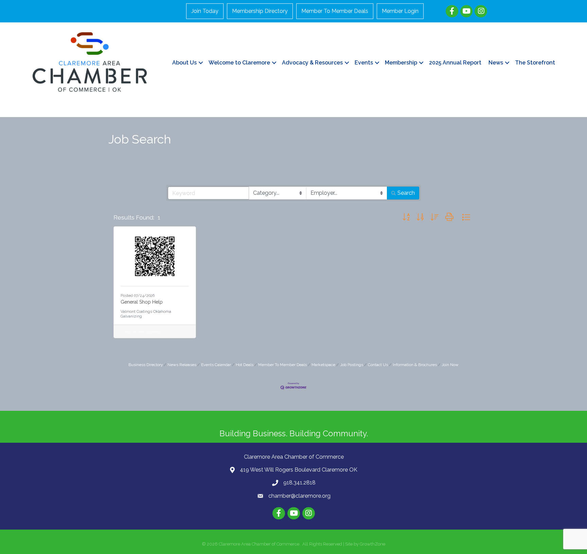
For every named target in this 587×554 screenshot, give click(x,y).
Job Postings (351, 364)
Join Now (450, 364)
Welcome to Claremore (239, 62)
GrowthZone (372, 544)
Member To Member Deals (334, 11)
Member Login (400, 11)
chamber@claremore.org (299, 496)
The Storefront (535, 62)
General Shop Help (142, 302)
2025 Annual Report (455, 62)
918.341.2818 (299, 482)
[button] (406, 217)
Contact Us (378, 364)
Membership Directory (260, 11)
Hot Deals (244, 364)
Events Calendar (216, 364)
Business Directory (145, 364)
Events (364, 62)
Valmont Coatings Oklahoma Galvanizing (146, 313)
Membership (401, 62)
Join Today (204, 11)
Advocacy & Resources (312, 62)
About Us (184, 62)
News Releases (181, 364)
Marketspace (323, 364)
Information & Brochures (415, 364)
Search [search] (406, 193)
